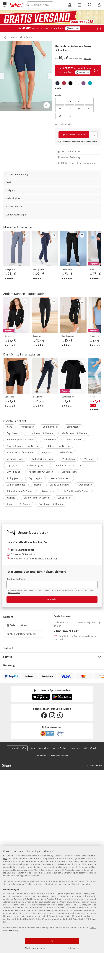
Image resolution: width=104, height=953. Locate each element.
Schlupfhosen (25, 37)
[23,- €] (73, 248)
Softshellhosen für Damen (20, 491)
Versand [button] (87, 58)
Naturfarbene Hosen (42, 458)
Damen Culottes (73, 439)
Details (8, 182)
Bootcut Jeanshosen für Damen (23, 446)
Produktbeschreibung (16, 174)
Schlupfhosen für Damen (40, 433)
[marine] (57, 83)
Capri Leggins (35, 478)
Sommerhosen (50, 426)
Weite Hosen (49, 439)
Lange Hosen (64, 497)
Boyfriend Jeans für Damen (20, 439)
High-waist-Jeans (35, 465)
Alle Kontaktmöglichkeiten (23, 633)
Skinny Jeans (73, 426)
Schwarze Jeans (69, 471)
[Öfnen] (99, 28)
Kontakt (8, 616)
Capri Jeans (12, 465)
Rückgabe (10, 190)
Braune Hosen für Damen (20, 452)
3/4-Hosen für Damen (59, 446)
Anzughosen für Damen (41, 471)
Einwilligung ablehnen (35, 948)
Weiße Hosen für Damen (74, 433)
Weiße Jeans (68, 458)
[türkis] (90, 83)
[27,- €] (45, 248)
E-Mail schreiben (17, 626)
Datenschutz (43, 748)
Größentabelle (65, 124)
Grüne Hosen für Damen (76, 491)
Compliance (40, 755)
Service (7, 656)
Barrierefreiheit (60, 748)
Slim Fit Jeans (13, 471)
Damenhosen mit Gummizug (67, 465)
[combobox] (44, 5)
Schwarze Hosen (15, 458)
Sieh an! (8, 648)
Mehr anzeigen (14, 593)
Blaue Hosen (48, 491)
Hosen (14, 37)
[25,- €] (16, 248)
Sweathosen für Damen (51, 504)
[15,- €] (45, 315)
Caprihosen (12, 433)
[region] (52, 899)
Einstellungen (72, 948)
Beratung (9, 665)
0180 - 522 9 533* (66, 631)
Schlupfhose (66, 452)
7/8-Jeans (46, 452)
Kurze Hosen (27, 426)
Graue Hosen (85, 484)
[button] (5, 5)
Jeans (9, 426)
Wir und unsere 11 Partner (15, 855)
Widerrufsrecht (90, 748)
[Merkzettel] (89, 5)
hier (42, 872)
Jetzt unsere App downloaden (52, 690)
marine (58, 88)
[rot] (64, 83)
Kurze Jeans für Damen (18, 504)
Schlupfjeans (13, 478)
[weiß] (77, 83)
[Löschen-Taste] (52, 5)
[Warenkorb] (99, 5)
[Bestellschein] (79, 5)
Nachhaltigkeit (12, 198)
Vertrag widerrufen (17, 748)
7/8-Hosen (89, 458)
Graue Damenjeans (59, 484)
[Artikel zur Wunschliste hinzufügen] (94, 134)
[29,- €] (45, 376)
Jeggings (11, 497)
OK (52, 941)
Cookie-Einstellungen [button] (59, 755)
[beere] (83, 83)
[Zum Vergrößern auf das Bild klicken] (46, 105)
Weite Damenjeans (60, 478)
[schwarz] (70, 83)
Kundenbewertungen (16, 214)
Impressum (75, 748)
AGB (33, 748)
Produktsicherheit (14, 206)
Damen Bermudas (16, 484)
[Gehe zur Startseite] (16, 5)
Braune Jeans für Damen (36, 497)
